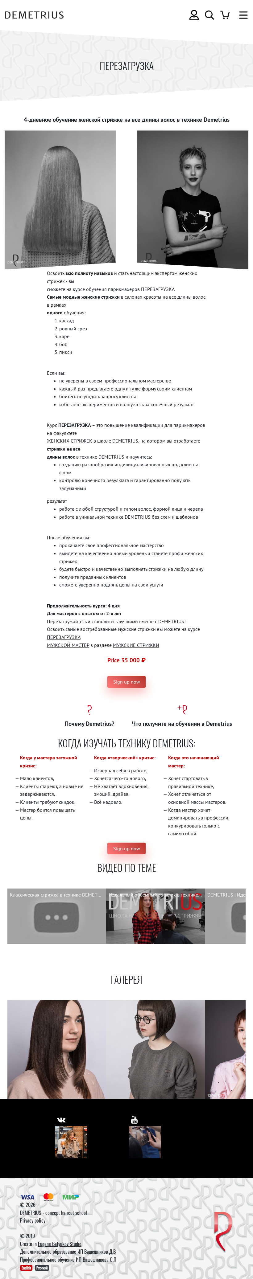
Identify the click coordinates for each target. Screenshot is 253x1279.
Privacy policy (32, 1220)
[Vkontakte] (71, 1142)
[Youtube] (145, 1142)
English (26, 1267)
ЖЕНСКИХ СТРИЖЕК (69, 441)
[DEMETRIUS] (223, 1232)
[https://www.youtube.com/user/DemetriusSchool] (134, 1119)
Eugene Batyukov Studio (59, 1244)
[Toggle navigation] (240, 15)
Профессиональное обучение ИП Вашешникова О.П (68, 1259)
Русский (42, 1267)
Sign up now (126, 682)
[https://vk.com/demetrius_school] (61, 1119)
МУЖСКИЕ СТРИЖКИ (136, 645)
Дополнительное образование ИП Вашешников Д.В (68, 1251)
